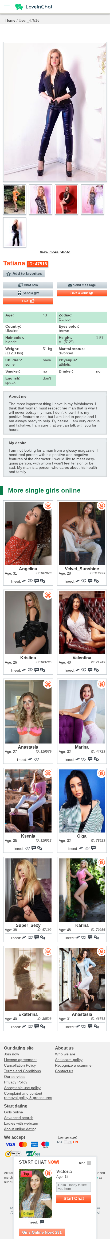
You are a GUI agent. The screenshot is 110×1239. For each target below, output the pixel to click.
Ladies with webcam (21, 1123)
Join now (11, 1054)
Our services (14, 1076)
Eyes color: (69, 326)
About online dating (20, 1129)
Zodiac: (66, 315)
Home (10, 20)
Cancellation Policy (20, 1065)
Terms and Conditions (22, 1071)
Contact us (64, 1071)
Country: (13, 326)
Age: (9, 315)
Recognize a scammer (74, 1065)
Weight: (12, 349)
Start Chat (74, 1198)
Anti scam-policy (68, 1060)
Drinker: (66, 371)
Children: (13, 360)
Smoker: (12, 371)
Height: (65, 337)
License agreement (20, 1060)
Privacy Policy (15, 1082)
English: (13, 378)
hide (82, 1163)
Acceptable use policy (22, 1088)
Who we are (65, 1054)
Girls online (13, 1112)
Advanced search (18, 1118)
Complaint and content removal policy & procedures (28, 1095)
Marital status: (72, 349)
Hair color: (14, 337)
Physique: (68, 360)
